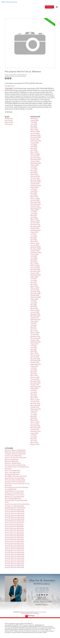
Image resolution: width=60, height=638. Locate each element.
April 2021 (33, 239)
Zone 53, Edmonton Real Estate (14, 558)
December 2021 (35, 224)
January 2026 (34, 133)
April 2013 (33, 418)
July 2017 (33, 323)
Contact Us (49, 7)
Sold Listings (9, 124)
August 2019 (34, 277)
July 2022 (33, 211)
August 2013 (34, 411)
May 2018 (33, 305)
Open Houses (9, 122)
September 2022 (35, 208)
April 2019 (33, 284)
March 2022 (34, 219)
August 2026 (34, 120)
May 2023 (33, 193)
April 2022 (33, 217)
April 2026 (33, 128)
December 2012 (35, 426)
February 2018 (34, 310)
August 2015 (34, 366)
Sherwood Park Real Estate (13, 498)
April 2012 (33, 440)
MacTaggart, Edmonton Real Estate (15, 476)
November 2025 (35, 137)
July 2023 (33, 189)
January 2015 (34, 379)
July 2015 (33, 368)
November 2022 (35, 204)
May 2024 (33, 170)
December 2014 (35, 381)
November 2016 (35, 338)
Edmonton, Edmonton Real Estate (15, 465)
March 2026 (34, 130)
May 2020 (33, 260)
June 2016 (33, 347)
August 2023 (34, 187)
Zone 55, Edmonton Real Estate (14, 560)
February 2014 (34, 399)
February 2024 (35, 176)
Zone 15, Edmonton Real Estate (14, 532)
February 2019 (34, 288)
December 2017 (35, 314)
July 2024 (33, 167)
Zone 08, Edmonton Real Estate (14, 521)
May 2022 (33, 215)
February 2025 (35, 154)
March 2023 (34, 197)
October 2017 (34, 318)
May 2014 (33, 394)
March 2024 (34, 174)
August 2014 (34, 388)
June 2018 (33, 303)
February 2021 (34, 243)
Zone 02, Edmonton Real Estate (14, 511)
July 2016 (33, 345)
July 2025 (33, 144)
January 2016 (34, 357)
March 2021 (34, 241)
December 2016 (35, 336)
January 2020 (35, 267)
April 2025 (33, 150)
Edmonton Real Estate (11, 459)
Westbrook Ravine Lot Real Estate (15, 508)
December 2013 (35, 403)
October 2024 (34, 161)
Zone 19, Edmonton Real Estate (14, 539)
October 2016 (34, 340)
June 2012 (33, 437)
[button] (49, 7)
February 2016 (34, 355)
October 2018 (34, 295)
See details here (10, 86)
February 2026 (35, 131)
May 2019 (33, 282)
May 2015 (33, 372)
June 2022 (33, 213)
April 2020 (33, 262)
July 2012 (33, 435)
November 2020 (35, 249)
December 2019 (35, 269)
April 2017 (33, 329)
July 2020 (33, 256)
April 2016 (33, 351)
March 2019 (34, 286)
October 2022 (34, 206)
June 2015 (33, 370)
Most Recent (34, 118)
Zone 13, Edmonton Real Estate (14, 528)
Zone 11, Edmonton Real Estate (14, 524)
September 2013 (35, 409)
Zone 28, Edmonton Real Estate (14, 550)
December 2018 (35, 291)
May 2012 (33, 439)
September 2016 (35, 342)
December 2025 (35, 135)
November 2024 (35, 159)
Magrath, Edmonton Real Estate (14, 478)
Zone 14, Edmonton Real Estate (14, 530)
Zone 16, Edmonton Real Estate (14, 534)
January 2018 (34, 312)
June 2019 (33, 280)
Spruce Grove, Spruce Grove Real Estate (17, 504)
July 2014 (33, 390)
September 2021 (35, 230)
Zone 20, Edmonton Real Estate (14, 541)
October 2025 (34, 139)
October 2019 (34, 273)
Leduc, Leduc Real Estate (12, 472)
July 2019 (33, 278)
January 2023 (34, 200)
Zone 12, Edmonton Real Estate (14, 526)
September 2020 (35, 252)
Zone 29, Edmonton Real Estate (14, 552)
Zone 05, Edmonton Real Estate (14, 515)
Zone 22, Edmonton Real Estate (14, 545)
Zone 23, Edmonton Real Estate (14, 547)
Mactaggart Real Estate (12, 474)
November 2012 (35, 427)
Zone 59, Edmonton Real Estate (14, 567)
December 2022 (35, 202)
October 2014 (34, 385)
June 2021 (33, 236)
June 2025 (33, 146)
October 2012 (34, 429)
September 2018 (35, 297)
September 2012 (35, 431)
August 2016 (34, 344)
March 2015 (34, 375)
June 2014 (33, 392)
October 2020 (35, 250)
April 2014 (33, 396)
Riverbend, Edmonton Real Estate (15, 482)
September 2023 (35, 185)
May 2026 (33, 126)
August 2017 (34, 321)
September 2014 (35, 386)
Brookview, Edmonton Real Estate (15, 452)
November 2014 (35, 383)
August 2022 (34, 210)
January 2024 (34, 178)
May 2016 (33, 349)
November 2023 (35, 182)
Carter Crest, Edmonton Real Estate (15, 457)
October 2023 (34, 183)
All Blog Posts (9, 118)
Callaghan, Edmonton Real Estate (15, 454)
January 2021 (34, 245)
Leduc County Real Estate (12, 470)
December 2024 (35, 157)
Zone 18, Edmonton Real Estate (14, 537)
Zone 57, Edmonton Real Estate (14, 563)
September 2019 (35, 275)
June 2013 (33, 414)
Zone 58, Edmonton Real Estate (14, 565)
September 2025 (35, 141)
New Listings (9, 120)
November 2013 (35, 405)
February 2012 (34, 444)
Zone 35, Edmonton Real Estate (14, 556)
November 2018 (35, 293)
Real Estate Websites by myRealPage (30, 613)
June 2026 (33, 124)
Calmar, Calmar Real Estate (13, 455)
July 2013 (33, 412)
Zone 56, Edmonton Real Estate (18, 76)
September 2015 (35, 364)
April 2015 (33, 373)
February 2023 (35, 198)
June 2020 (33, 258)
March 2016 (34, 353)
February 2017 (34, 332)
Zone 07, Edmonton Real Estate (14, 519)
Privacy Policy (42, 612)
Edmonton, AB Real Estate (13, 463)
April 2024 (33, 172)
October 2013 (34, 407)
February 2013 (34, 422)
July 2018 (33, 301)
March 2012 (34, 442)
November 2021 (35, 226)
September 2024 (35, 163)
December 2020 (35, 247)
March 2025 (34, 152)
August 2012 (34, 433)
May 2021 (33, 237)
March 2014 (34, 398)
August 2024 (34, 165)
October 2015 (34, 362)
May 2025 (33, 148)
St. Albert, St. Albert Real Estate (14, 506)
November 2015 (35, 360)
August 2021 (34, 232)
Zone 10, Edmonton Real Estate (14, 522)
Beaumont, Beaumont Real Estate (15, 450)
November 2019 (35, 271)
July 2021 (33, 234)
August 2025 (34, 143)
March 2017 (34, 331)
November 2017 (35, 316)
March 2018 (34, 308)
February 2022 (35, 221)
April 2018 (33, 306)
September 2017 (35, 319)
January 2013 (34, 424)
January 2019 (34, 290)
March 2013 (34, 420)
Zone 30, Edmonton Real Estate (14, 554)
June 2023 (33, 191)
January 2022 (34, 223)
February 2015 (34, 377)
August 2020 (34, 254)
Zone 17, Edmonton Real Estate (14, 536)
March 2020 (34, 264)
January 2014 (34, 401)
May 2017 (33, 327)
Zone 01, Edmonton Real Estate (14, 509)
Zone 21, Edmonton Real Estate (14, 543)
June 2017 (33, 325)
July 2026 (33, 122)
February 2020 (35, 265)
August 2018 (34, 299)
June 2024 (33, 169)
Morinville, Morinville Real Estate (15, 480)
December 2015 (35, 359)
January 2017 (34, 334)
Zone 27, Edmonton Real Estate (14, 549)
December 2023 (35, 180)
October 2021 (34, 228)
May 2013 (33, 416)
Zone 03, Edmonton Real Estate (14, 513)
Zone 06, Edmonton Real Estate (14, 517)
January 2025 (34, 156)
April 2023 (33, 195)
